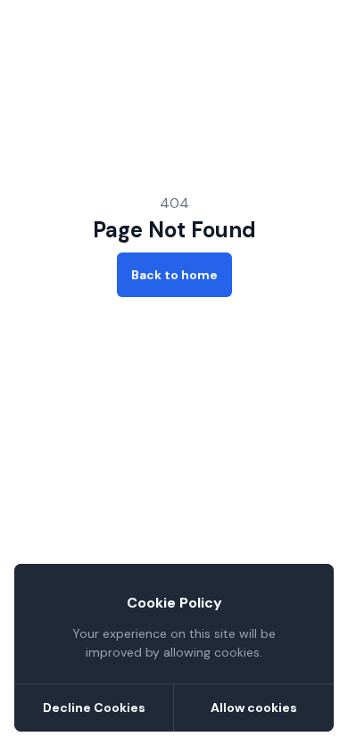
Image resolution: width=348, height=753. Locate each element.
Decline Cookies (94, 707)
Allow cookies (254, 707)
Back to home (174, 275)
